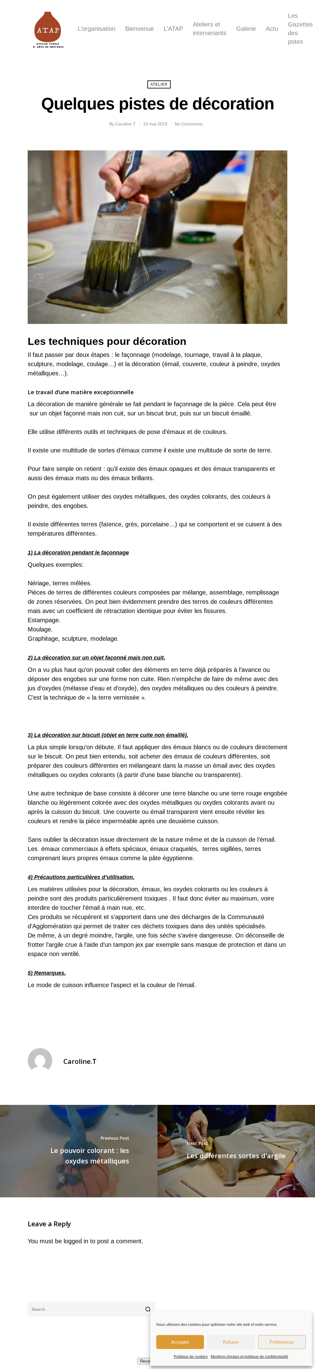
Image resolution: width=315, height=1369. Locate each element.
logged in (76, 1241)
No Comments (189, 123)
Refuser (231, 1342)
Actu (272, 28)
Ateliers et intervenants (209, 28)
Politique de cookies (191, 1357)
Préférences (281, 1342)
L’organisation (96, 28)
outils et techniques (110, 431)
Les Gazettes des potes (300, 28)
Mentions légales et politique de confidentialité (249, 1357)
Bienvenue (139, 28)
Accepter (180, 1342)
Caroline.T (125, 123)
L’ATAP (173, 28)
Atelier (159, 84)
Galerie (246, 28)
